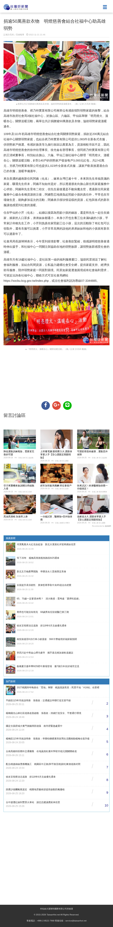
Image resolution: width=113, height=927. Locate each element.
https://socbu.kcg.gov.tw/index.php (26, 280)
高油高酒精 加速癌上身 (16, 516)
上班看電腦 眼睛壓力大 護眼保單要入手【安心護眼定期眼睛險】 (56, 454)
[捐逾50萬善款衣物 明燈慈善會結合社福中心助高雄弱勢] (45, 405)
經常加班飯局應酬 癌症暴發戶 (56, 485)
